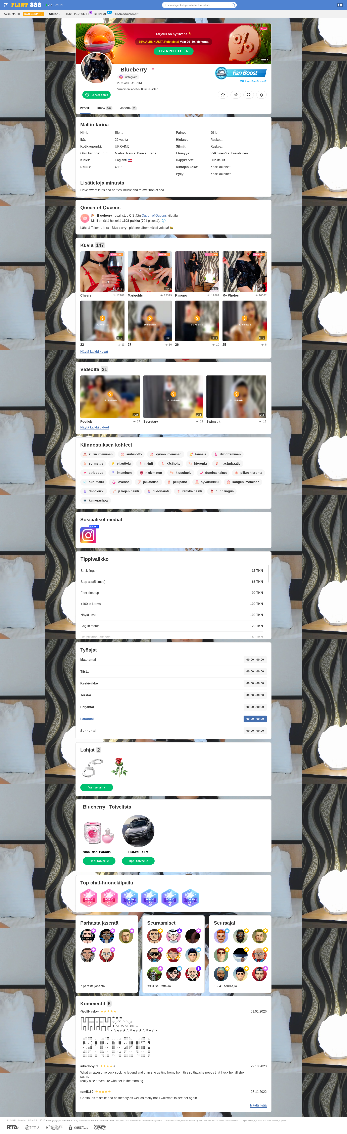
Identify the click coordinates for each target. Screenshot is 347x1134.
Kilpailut (100, 14)
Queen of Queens (154, 215)
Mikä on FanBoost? (253, 81)
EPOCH (94, 1120)
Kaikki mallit (12, 14)
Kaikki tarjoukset (77, 14)
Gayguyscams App (127, 14)
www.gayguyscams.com (59, 1120)
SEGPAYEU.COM (109, 1120)
